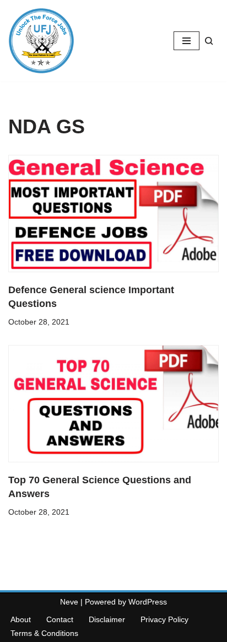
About (20, 619)
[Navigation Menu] (186, 40)
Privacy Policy (164, 619)
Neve (69, 601)
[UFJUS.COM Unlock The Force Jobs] (41, 41)
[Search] (209, 41)
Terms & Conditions (44, 633)
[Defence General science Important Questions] (113, 213)
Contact (59, 619)
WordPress (147, 601)
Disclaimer (107, 619)
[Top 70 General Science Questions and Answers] (113, 403)
